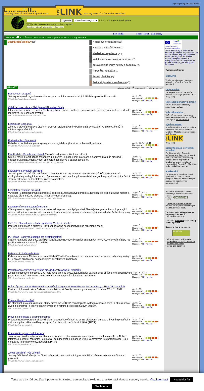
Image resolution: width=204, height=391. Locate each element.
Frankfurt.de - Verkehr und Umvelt (26, 154)
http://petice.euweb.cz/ (23, 261)
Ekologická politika (58, 37)
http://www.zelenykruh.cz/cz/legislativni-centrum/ (35, 215)
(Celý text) (170, 97)
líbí (143, 100)
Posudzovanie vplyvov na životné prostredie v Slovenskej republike (44, 270)
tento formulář (182, 119)
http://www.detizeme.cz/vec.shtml (28, 361)
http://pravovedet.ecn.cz (24, 344)
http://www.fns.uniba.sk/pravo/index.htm (31, 182)
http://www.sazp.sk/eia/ (23, 278)
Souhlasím (102, 386)
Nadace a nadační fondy (106, 47)
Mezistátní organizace (105, 53)
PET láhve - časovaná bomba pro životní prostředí (35, 237)
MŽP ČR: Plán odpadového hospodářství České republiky (39, 223)
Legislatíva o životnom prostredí (25, 170)
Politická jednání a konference (110, 82)
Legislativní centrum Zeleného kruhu (28, 206)
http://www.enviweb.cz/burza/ (26, 146)
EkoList (184, 166)
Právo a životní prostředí (21, 300)
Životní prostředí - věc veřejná (24, 352)
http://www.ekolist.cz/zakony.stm (27, 132)
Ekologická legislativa (20, 124)
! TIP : (29, 24)
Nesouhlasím (182, 379)
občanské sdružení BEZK (177, 155)
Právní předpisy (102, 76)
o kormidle (47, 27)
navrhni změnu (34, 27)
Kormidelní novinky (175, 244)
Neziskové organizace (105, 41)
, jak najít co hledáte (181, 241)
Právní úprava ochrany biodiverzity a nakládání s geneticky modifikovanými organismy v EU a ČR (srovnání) (66, 286)
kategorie (179, 220)
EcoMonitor (189, 164)
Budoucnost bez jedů (19, 93)
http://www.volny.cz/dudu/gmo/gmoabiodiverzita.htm (37, 292)
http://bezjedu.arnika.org (24, 99)
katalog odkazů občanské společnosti (26, 13)
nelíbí (149, 100)
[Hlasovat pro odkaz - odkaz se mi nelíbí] (156, 98)
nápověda (58, 27)
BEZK (197, 3)
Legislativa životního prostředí (24, 190)
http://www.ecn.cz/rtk (22, 325)
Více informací (159, 379)
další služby (156, 34)
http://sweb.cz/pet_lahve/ (24, 245)
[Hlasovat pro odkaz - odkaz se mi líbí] (149, 98)
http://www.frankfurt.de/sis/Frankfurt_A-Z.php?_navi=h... (39, 162)
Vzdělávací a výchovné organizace (112, 59)
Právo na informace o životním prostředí (29, 316)
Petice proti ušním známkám (23, 253)
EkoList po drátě (173, 162)
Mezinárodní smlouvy (20, 41)
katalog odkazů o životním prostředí (105, 13)
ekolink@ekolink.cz (179, 117)
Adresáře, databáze (104, 70)
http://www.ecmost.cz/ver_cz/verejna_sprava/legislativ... (38, 198)
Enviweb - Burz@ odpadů (22, 140)
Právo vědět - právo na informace (26, 333)
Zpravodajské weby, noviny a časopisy (114, 65)
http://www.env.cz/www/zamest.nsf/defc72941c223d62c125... (41, 228)
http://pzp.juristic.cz (22, 308)
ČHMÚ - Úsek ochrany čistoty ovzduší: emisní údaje (36, 107)
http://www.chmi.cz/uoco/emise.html (29, 115)
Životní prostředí (34, 37)
